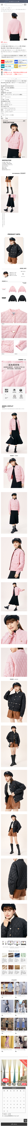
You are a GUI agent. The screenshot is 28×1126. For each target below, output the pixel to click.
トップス (8, 8)
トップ (2, 8)
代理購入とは (7, 70)
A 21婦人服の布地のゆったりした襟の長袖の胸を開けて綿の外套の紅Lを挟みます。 (13, 10)
